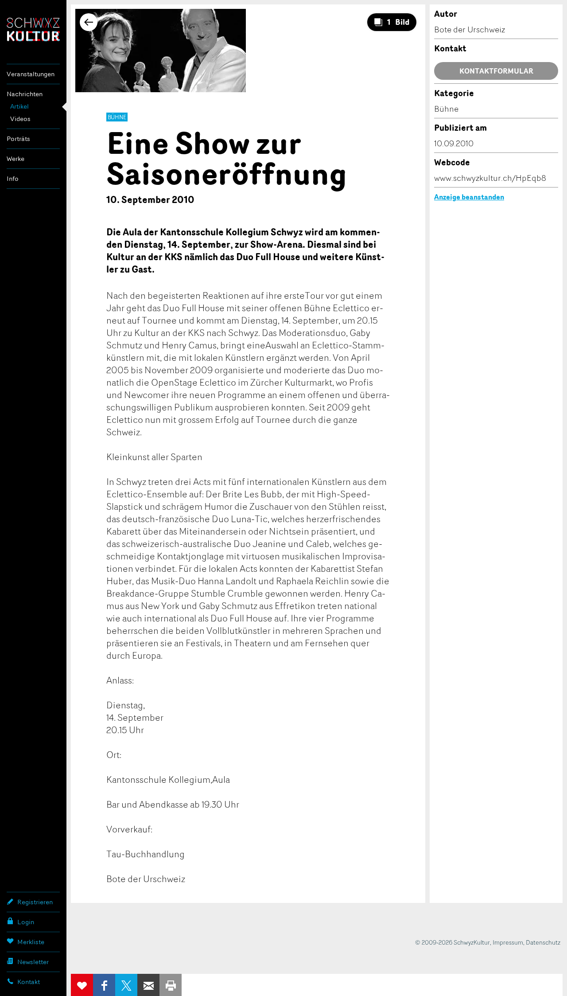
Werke (15, 158)
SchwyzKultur (33, 29)
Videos (20, 118)
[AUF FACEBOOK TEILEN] (104, 985)
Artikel (19, 106)
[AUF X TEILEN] (126, 985)
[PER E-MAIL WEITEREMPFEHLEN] (148, 985)
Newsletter (33, 961)
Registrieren (35, 901)
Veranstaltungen (30, 73)
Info (13, 178)
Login (25, 921)
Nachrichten (25, 93)
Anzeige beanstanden (469, 196)
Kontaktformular (496, 71)
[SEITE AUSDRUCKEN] (170, 985)
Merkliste (30, 941)
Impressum (508, 942)
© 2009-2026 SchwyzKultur (452, 942)
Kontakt (28, 981)
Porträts (18, 138)
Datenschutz (543, 942)
